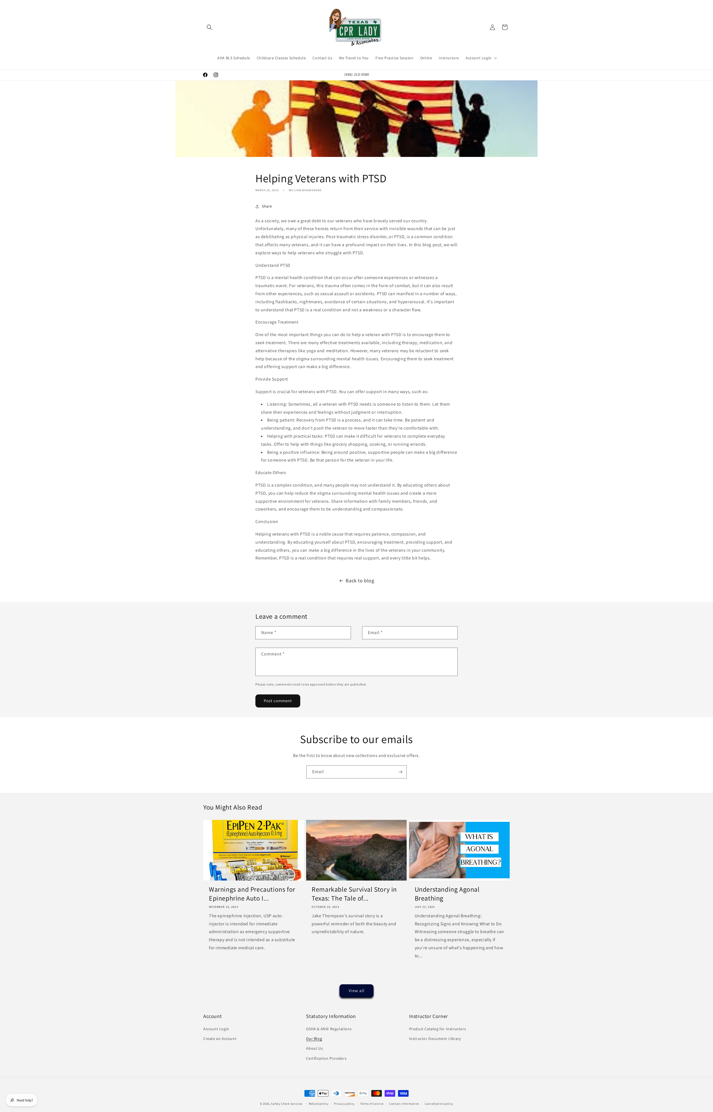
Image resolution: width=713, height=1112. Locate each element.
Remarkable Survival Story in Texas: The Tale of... (354, 894)
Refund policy (319, 1104)
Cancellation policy (439, 1104)
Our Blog (314, 1038)
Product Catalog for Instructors (437, 1028)
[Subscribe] (400, 771)
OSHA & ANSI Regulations (328, 1028)
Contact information (404, 1104)
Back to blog (360, 580)
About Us (314, 1048)
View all (357, 990)
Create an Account (219, 1038)
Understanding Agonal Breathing (447, 894)
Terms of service (372, 1104)
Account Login (216, 1028)
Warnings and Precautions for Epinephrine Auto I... (252, 894)
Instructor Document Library (435, 1038)
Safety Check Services (286, 1104)
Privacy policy (344, 1104)
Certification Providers (326, 1058)
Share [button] (267, 206)
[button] (209, 27)
